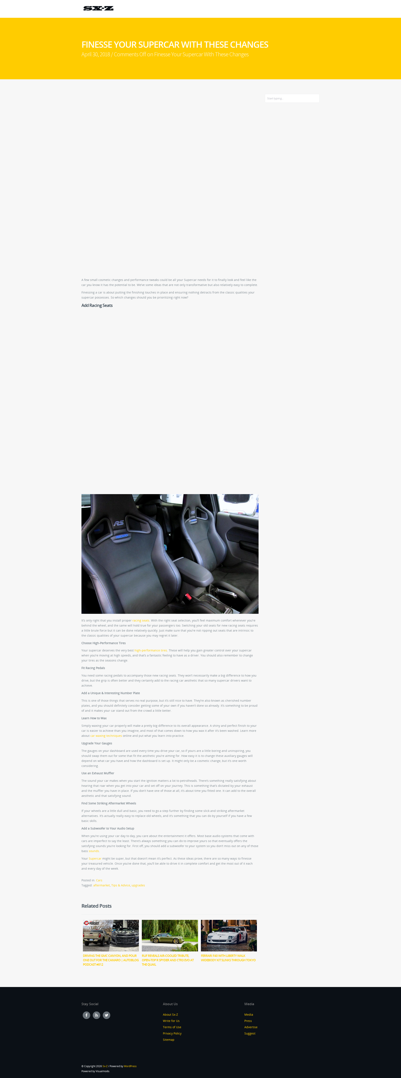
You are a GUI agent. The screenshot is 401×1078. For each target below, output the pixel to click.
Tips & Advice (120, 885)
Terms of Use (172, 1027)
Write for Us (171, 1021)
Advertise (251, 1027)
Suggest (249, 1033)
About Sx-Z (170, 1014)
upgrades (138, 885)
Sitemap (168, 1040)
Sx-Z (105, 1066)
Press (248, 1021)
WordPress (130, 1066)
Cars (99, 880)
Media (248, 1014)
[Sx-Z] (98, 9)
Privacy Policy (172, 1033)
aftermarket (101, 885)
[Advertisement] (281, 174)
